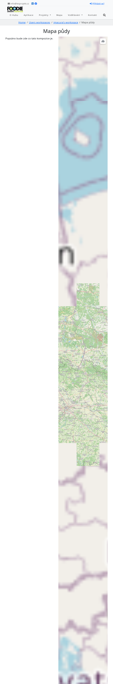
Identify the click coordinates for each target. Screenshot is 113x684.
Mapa (59, 15)
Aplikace (28, 15)
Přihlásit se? (98, 3)
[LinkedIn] (32, 4)
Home (22, 22)
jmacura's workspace (66, 22)
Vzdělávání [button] (74, 15)
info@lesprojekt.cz (19, 3)
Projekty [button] (44, 15)
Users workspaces (39, 22)
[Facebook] (36, 4)
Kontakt (92, 15)
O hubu (14, 15)
